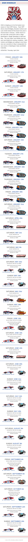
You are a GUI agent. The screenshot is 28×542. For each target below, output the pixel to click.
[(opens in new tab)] (13, 66)
